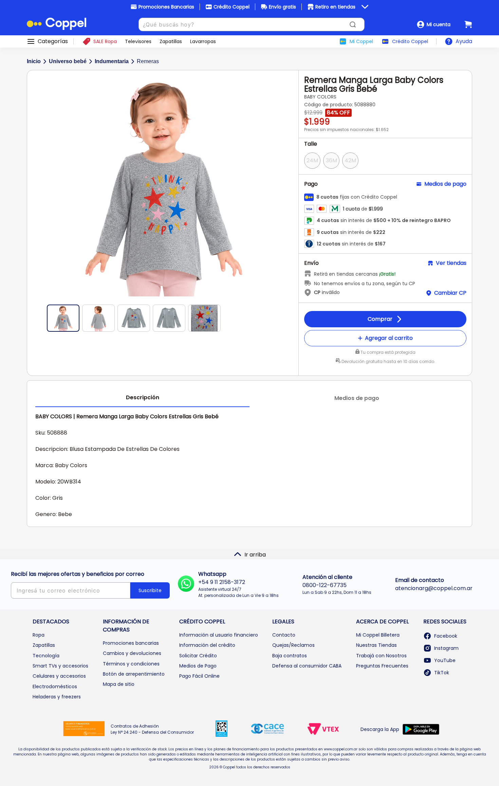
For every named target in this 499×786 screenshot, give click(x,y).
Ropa (38, 635)
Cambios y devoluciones (132, 653)
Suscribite (150, 590)
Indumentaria (112, 61)
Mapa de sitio (118, 684)
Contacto (283, 635)
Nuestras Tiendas (376, 645)
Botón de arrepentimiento (134, 674)
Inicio (34, 61)
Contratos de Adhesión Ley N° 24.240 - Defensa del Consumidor (152, 729)
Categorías (53, 41)
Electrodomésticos (55, 686)
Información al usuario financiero (218, 635)
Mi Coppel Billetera (378, 635)
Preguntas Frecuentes (382, 665)
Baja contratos (289, 655)
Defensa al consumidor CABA (306, 665)
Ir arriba (255, 555)
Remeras (148, 61)
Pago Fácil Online (199, 676)
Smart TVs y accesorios (60, 665)
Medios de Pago (198, 665)
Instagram (446, 648)
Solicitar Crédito (198, 655)
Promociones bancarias (131, 643)
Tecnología (46, 655)
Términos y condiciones (131, 663)
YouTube (445, 660)
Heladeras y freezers (57, 696)
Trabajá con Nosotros (381, 655)
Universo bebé (68, 61)
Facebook (445, 636)
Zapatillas (44, 645)
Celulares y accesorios (59, 676)
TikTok (441, 672)
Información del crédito (207, 645)
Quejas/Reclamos (293, 645)
